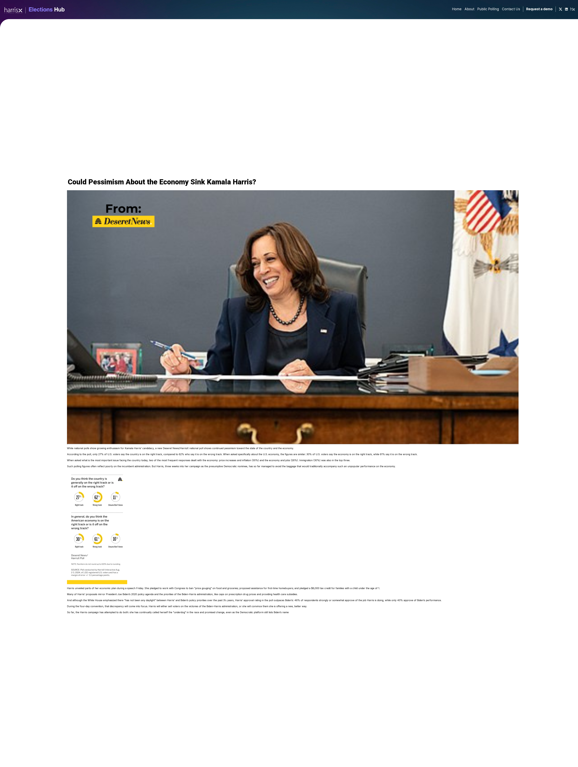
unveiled (79, 588)
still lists (268, 612)
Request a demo (539, 9)
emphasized (110, 600)
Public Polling (488, 9)
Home (456, 9)
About (469, 9)
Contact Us (511, 9)
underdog (179, 612)
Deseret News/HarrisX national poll (183, 448)
